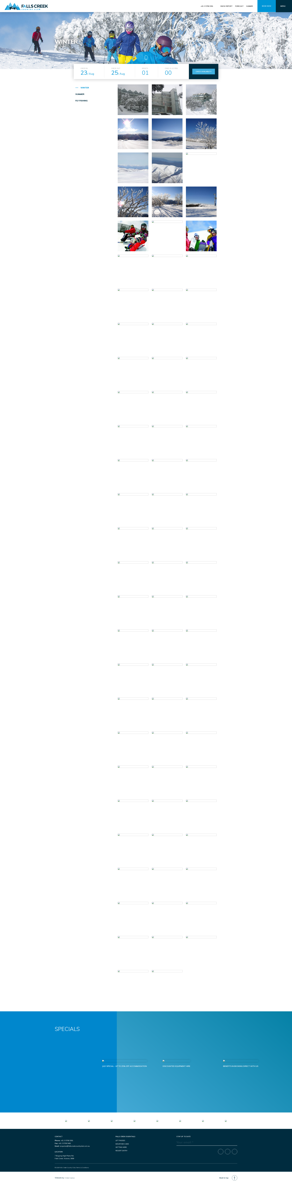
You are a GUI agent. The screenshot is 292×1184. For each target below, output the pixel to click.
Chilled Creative (69, 1178)
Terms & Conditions (82, 1167)
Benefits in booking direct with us (240, 1066)
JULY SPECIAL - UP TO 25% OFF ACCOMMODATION (124, 1066)
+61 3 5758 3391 (207, 6)
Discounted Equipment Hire (176, 1066)
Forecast (239, 6)
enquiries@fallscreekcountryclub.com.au (75, 1146)
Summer (249, 6)
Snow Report (226, 6)
